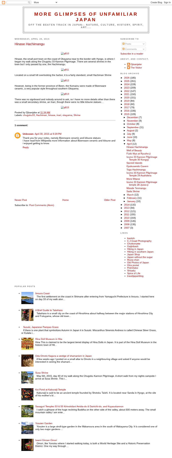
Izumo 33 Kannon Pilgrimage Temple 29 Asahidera (141, 174)
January (131, 201)
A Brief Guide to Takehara (48, 310)
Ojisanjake (136, 64)
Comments (130, 49)
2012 (127, 211)
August (131, 130)
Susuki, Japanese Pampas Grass (40, 327)
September (133, 127)
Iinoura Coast (42, 293)
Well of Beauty (134, 150)
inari (59, 115)
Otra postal (133, 265)
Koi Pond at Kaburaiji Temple (50, 389)
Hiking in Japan (135, 249)
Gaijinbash (132, 246)
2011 (127, 214)
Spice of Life (133, 273)
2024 (127, 84)
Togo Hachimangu (136, 169)
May (129, 140)
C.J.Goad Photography (139, 241)
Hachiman (41, 115)
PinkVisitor (132, 268)
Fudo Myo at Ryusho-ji (138, 153)
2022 (127, 91)
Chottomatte (133, 243)
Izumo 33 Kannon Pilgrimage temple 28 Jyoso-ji (141, 183)
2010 (127, 217)
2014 (127, 204)
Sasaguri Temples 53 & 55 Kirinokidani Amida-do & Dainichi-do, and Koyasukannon (79, 406)
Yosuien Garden (43, 423)
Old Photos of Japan (138, 262)
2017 (127, 107)
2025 (127, 81)
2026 (127, 77)
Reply (26, 147)
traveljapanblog (135, 276)
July (129, 133)
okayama (67, 115)
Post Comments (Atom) (41, 205)
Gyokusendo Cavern (137, 166)
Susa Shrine (41, 372)
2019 (127, 100)
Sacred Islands (134, 162)
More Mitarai (133, 179)
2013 (127, 207)
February (132, 198)
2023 (127, 87)
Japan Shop (133, 254)
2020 (127, 97)
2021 (127, 94)
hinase (51, 115)
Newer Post (21, 200)
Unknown (28, 133)
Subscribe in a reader (131, 53)
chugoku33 (29, 115)
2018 (127, 104)
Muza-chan (133, 259)
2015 (127, 114)
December (133, 117)
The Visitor (136, 67)
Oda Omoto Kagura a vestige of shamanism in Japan (63, 355)
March (130, 194)
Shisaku (131, 270)
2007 (127, 227)
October (131, 124)
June (130, 137)
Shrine (77, 115)
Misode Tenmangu (136, 188)
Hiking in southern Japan (140, 251)
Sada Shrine (133, 191)
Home (65, 200)
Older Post (109, 200)
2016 (127, 110)
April (129, 143)
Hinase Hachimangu (30, 44)
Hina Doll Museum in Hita (48, 339)
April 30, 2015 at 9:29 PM (48, 133)
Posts (127, 43)
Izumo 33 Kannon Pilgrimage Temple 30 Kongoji (141, 158)
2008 (127, 224)
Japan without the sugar (140, 257)
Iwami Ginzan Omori (46, 440)
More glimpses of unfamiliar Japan (86, 16)
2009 (127, 221)
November (133, 120)
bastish (131, 238)
